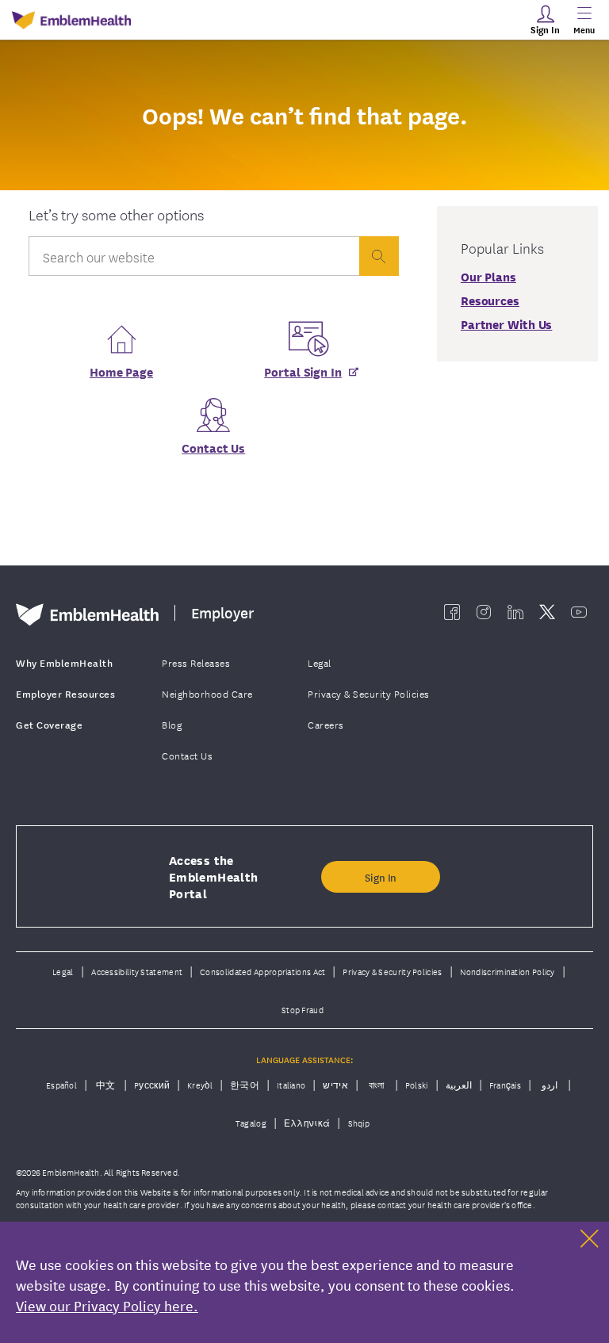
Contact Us (213, 447)
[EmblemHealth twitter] (547, 612)
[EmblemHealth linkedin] (515, 612)
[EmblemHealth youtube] (579, 612)
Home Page (121, 371)
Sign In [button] (380, 877)
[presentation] (379, 256)
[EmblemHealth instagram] (483, 612)
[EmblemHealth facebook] (452, 612)
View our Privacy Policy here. (107, 1305)
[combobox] (194, 260)
